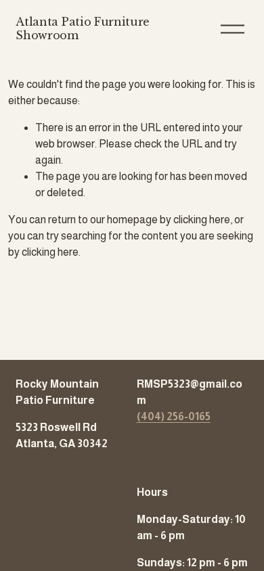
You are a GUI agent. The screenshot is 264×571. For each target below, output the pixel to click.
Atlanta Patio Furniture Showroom (83, 28)
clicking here (201, 219)
